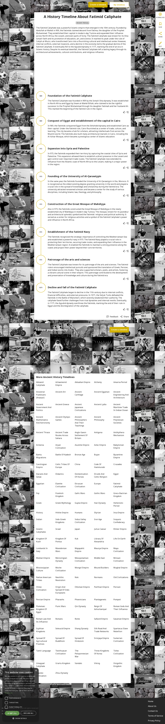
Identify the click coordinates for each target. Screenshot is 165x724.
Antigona (98, 432)
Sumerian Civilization (118, 639)
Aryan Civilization (60, 446)
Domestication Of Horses (81, 475)
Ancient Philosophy (99, 418)
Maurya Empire (101, 548)
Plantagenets (100, 599)
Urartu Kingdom (62, 663)
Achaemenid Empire (61, 383)
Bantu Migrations (41, 456)
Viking (97, 663)
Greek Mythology (63, 503)
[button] (20, 718)
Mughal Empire (120, 567)
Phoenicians (80, 599)
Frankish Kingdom (59, 494)
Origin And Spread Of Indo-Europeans (62, 590)
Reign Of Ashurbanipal (100, 607)
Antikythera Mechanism (119, 434)
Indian (39, 519)
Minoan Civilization (118, 559)
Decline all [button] (28, 713)
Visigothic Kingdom (118, 664)
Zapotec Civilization (41, 674)
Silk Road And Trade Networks (101, 630)
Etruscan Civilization (80, 485)
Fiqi (37, 493)
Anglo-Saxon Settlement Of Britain (81, 435)
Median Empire (43, 558)
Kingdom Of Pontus (61, 540)
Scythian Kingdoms (40, 630)
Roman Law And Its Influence (43, 620)
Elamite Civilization (60, 485)
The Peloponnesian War (82, 653)
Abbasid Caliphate (40, 383)
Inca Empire (118, 512)
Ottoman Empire (82, 587)
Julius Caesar (100, 529)
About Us (152, 706)
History (39, 512)
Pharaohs (59, 599)
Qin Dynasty (80, 606)
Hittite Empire (61, 512)
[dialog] (20, 695)
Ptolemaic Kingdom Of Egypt (41, 609)
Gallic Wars (80, 493)
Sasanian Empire (121, 619)
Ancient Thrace (43, 432)
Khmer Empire (119, 529)
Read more (9, 693)
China (77, 464)
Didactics (59, 474)
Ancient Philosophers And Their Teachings (81, 421)
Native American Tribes (44, 579)
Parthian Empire (101, 587)
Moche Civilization (60, 569)
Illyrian (97, 512)
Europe (97, 483)
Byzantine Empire (118, 456)
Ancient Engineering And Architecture (121, 394)
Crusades (117, 464)
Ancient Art (60, 391)
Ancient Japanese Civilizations (80, 407)
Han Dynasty (100, 503)
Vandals (78, 663)
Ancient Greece (62, 404)
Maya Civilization (118, 550)
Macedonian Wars (61, 550)
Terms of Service (155, 715)
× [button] (36, 670)
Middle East (99, 558)
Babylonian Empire (118, 446)
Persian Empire (43, 599)
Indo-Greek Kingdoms (60, 521)
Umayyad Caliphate (40, 664)
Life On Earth (119, 538)
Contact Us (153, 711)
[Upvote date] (124, 112)
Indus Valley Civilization (80, 521)
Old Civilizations (120, 577)
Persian (116, 587)
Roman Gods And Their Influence (121, 607)
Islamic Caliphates (41, 530)
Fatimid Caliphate (117, 485)
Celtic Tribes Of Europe (62, 465)
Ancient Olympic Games (63, 418)
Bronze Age (80, 454)
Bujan (97, 454)
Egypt (115, 474)
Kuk (76, 538)
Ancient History (82, 23)
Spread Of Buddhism (60, 639)
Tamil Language (43, 650)
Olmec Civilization (41, 588)
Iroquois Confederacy (119, 521)
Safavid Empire (101, 619)
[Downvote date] (128, 112)
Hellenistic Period (118, 504)
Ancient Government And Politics (44, 407)
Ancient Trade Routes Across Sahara (62, 435)
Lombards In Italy (42, 550)
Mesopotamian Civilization (82, 559)
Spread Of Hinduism (79, 639)
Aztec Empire (100, 445)
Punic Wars (60, 606)
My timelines (119, 5)
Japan (77, 529)
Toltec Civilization (118, 652)
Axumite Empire (82, 445)
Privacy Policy (154, 720)
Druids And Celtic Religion (100, 475)
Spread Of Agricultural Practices (41, 641)
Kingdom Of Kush (41, 540)
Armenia (40, 445)
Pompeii (117, 599)
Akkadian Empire (82, 382)
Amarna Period (120, 382)
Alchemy (98, 382)
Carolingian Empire (41, 465)
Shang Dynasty (81, 628)
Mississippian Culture (42, 569)
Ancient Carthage (79, 393)
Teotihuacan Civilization (61, 652)
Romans (59, 619)
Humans (78, 512)
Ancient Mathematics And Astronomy (43, 420)
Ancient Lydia (100, 404)
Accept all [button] (12, 713)
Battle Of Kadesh (63, 454)
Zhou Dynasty (61, 673)
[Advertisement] (82, 72)
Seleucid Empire (62, 628)
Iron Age (98, 519)
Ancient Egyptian (101, 391)
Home (150, 701)
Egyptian (40, 483)
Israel (58, 529)
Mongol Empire (82, 567)
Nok (77, 577)
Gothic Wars (99, 493)
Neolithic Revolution (60, 579)
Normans (98, 577)
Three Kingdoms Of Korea (102, 652)
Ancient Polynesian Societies (118, 420)
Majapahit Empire (80, 550)
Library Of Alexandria (99, 540)
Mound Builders (101, 567)
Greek (39, 503)
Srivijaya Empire (101, 638)
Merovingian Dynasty (61, 559)
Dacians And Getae (42, 475)
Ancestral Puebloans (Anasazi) (41, 394)
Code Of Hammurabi (99, 465)
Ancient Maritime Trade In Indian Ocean (120, 407)
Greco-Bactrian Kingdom (120, 494)
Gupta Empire (81, 503)
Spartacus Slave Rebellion (120, 630)
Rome (77, 619)
